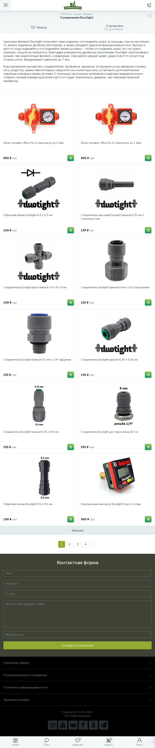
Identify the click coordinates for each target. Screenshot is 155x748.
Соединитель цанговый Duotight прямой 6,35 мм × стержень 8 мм (112, 217)
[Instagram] (52, 725)
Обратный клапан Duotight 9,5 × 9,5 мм (28, 504)
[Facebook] (83, 725)
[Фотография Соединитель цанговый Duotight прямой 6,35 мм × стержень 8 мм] (116, 189)
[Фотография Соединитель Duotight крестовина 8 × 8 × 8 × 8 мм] (38, 261)
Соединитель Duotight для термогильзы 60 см (109, 431)
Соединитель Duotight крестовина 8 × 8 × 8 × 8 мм (35, 287)
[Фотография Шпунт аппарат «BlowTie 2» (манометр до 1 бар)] (116, 117)
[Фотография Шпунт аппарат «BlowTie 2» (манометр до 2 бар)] (38, 117)
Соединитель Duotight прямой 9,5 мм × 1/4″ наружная (37, 359)
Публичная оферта (16, 663)
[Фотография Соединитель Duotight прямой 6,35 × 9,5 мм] (38, 406)
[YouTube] (62, 725)
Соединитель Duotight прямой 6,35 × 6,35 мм (109, 359)
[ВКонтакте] (73, 725)
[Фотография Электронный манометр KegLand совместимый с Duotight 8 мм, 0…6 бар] (116, 478)
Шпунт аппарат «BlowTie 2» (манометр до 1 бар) (111, 142)
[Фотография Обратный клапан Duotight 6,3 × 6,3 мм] (38, 189)
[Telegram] (103, 725)
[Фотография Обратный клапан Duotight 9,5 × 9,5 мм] (38, 478)
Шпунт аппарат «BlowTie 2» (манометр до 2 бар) (33, 142)
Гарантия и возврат (16, 699)
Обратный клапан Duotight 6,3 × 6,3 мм (28, 215)
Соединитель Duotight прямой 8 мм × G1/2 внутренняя (115, 287)
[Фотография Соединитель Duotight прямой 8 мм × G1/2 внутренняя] (116, 261)
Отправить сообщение (77, 645)
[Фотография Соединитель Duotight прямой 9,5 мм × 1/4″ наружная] (38, 333)
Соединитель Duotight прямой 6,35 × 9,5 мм (31, 431)
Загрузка (77, 530)
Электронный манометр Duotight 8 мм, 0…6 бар (111, 504)
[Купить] (70, 158)
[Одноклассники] (93, 725)
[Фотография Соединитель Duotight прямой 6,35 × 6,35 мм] (116, 333)
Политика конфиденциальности (25, 687)
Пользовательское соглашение (25, 675)
